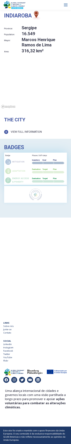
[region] (35, 88)
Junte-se (7, 329)
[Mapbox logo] (8, 107)
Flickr (5, 360)
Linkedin (7, 344)
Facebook (8, 350)
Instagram (8, 347)
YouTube (7, 357)
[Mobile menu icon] (66, 5)
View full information (26, 131)
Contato (7, 332)
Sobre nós (8, 326)
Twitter (6, 354)
